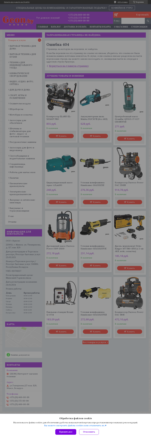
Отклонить (89, 432)
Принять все (65, 432)
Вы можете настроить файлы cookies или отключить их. (74, 425)
